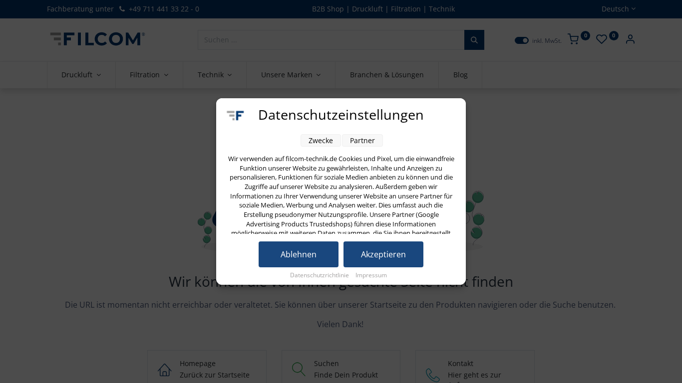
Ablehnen (299, 254)
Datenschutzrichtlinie (320, 275)
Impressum (371, 275)
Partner (362, 140)
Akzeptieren (383, 254)
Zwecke (321, 140)
